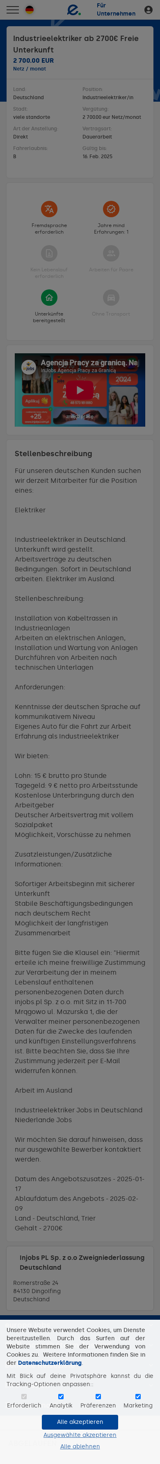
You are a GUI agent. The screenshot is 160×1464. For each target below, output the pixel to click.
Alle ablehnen (80, 1446)
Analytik (61, 1405)
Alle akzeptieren (80, 1422)
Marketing (138, 1405)
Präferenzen (98, 1405)
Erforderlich (24, 1405)
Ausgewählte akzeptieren (80, 1435)
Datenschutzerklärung (50, 1362)
